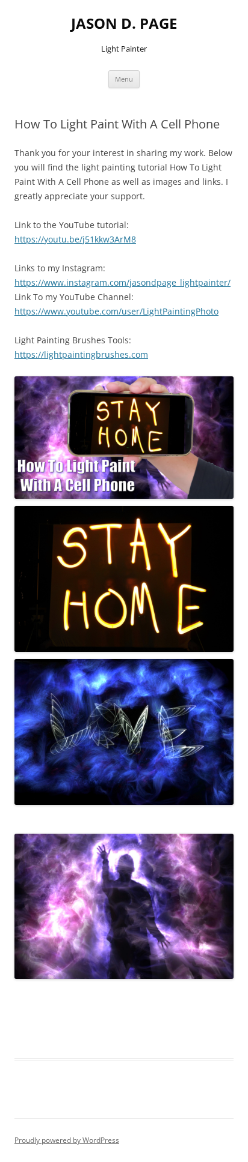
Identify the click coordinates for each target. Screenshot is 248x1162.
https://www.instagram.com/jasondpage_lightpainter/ (122, 282)
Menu (124, 78)
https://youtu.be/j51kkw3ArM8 (75, 239)
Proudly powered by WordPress (66, 1140)
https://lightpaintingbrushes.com (81, 354)
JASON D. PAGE (124, 23)
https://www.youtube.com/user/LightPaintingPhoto (116, 311)
